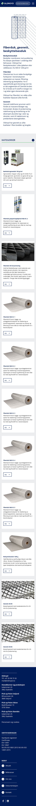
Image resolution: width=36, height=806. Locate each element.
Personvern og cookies (10, 722)
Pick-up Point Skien (10, 702)
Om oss (9, 779)
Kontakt (8, 792)
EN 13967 (5, 745)
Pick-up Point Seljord (10, 694)
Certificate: (6, 740)
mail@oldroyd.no (8, 681)
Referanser (10, 772)
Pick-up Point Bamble (10, 711)
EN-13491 (5, 743)
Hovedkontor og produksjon (13, 685)
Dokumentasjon (12, 786)
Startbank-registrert (9, 738)
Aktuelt (8, 766)
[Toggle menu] (33, 3)
